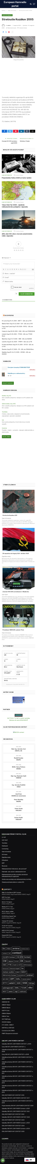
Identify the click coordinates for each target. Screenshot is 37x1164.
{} (23, 269)
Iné (3, 420)
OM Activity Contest (9, 975)
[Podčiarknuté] (8, 269)
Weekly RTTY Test (7, 906)
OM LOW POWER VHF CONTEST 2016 (13, 1095)
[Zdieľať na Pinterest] (9, 32)
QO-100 (5, 979)
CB (9, 953)
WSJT (5, 991)
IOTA (20, 965)
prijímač (30, 975)
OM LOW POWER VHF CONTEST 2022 (13, 1114)
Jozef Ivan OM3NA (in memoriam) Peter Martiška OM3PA (18, 797)
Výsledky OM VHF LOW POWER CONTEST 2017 (16, 1098)
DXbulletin (5, 860)
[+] (25, 269)
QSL (18, 979)
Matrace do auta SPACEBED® (18, 720)
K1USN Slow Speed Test (9, 916)
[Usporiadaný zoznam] (12, 269)
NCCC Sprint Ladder (8, 911)
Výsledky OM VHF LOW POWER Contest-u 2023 (16, 1123)
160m (9, 949)
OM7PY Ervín (5, 1010)
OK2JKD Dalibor (6, 1022)
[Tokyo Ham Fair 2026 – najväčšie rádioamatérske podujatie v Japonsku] (18, 190)
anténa (16, 948)
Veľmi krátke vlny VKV (9, 403)
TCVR (23, 988)
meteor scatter (8, 972)
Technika (4, 412)
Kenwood (5, 968)
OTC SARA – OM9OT (8, 1025)
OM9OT (23, 972)
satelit (12, 983)
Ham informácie (7, 15)
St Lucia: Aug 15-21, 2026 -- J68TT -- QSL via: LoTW (16, 320)
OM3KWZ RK (6, 1002)
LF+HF (4, 837)
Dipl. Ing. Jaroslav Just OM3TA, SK (18, 750)
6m (4, 949)
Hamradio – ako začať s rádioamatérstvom (14, 871)
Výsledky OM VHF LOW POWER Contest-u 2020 (16, 1108)
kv (23, 968)
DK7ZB (16, 961)
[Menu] (34, 4)
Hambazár (5, 846)
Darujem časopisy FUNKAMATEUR (19, 367)
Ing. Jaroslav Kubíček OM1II (18, 786)
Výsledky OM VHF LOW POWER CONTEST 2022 (16, 1117)
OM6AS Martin (6, 1007)
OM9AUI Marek (6, 1013)
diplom (11, 961)
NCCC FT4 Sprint (7, 902)
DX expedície (9, 315)
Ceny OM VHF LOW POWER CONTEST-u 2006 (15, 1054)
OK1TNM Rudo (6, 1019)
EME (4, 965)
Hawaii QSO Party (7, 935)
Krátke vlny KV (6, 395)
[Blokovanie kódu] (19, 269)
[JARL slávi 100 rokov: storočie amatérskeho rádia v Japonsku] (18, 219)
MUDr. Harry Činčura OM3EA (18, 768)
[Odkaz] (21, 269)
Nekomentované (12, 28)
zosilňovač (22, 991)
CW (5, 961)
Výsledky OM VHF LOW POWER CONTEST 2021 (16, 1111)
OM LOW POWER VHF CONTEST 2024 (13, 1125)
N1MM (17, 972)
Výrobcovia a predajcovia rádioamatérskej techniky (16, 879)
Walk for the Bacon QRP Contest (11, 892)
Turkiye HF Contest (7, 921)
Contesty (7, 889)
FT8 (9, 965)
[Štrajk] (10, 269)
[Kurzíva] (6, 269)
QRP (3, 863)
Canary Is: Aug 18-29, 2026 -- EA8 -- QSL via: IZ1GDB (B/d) (18, 331)
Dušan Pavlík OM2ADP (18, 818)
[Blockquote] (16, 269)
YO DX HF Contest (7, 925)
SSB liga (31, 983)
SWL (17, 988)
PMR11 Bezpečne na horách (10, 1033)
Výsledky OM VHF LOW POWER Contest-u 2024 (16, 1128)
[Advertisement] (18, 80)
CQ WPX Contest (9, 957)
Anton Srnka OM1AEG (19, 809)
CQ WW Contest (23, 957)
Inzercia (4, 428)
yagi (16, 991)
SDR (18, 983)
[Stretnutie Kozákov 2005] (18, 47)
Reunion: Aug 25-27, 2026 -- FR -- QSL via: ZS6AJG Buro (18, 349)
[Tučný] (3, 269)
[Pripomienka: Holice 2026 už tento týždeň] (18, 163)
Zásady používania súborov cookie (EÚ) (13, 882)
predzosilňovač (21, 975)
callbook (5, 953)
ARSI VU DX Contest (8, 930)
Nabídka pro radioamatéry (16, 373)
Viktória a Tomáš (25, 141)
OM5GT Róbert (6, 1005)
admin (9, 25)
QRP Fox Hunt (6, 897)
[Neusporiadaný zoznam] (14, 269)
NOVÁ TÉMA (6, 436)
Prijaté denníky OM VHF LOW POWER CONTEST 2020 (17, 1105)
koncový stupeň (14, 968)
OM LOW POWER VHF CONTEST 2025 (13, 1131)
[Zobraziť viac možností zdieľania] (12, 32)
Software (4, 854)
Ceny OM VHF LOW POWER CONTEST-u (14, 1046)
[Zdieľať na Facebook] (3, 32)
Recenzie (4, 866)
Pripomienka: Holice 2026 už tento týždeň (16, 178)
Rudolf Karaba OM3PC (18, 759)
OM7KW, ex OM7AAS (8, 1027)
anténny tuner (25, 948)
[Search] (31, 4)
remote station (26, 979)
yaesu (11, 991)
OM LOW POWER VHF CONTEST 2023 (13, 1120)
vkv (30, 987)
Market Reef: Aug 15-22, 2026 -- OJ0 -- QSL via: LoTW (17, 323)
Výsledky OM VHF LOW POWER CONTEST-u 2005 (16, 1044)
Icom (15, 965)
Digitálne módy (6, 857)
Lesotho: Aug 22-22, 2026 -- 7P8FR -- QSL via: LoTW (17, 341)
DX (21, 961)
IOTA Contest (27, 965)
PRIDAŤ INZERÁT (8, 383)
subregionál (8, 988)
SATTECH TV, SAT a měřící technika (18, 718)
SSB (24, 983)
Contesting (5, 848)
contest (16, 952)
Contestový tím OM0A (8, 1030)
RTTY (5, 983)
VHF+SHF (5, 840)
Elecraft (27, 961)
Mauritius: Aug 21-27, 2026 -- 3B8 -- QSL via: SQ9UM (17, 339)
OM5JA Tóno (5, 1016)
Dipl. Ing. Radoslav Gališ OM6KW (18, 777)
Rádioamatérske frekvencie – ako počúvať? (14, 869)
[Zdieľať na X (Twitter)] (6, 32)
